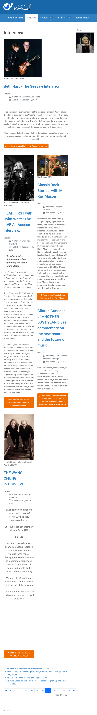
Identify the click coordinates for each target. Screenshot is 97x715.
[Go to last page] (73, 690)
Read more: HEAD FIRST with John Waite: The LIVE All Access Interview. (19, 402)
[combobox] (85, 30)
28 (53, 691)
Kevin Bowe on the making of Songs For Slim (27, 678)
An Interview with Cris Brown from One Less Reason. (30, 669)
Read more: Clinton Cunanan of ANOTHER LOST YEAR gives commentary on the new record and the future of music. (52, 400)
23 (26, 691)
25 (37, 691)
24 (32, 691)
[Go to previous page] (11, 690)
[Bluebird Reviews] (17, 7)
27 (48, 691)
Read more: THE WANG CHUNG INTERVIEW (19, 654)
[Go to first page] (6, 690)
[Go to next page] (69, 690)
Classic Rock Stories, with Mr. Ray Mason (51, 190)
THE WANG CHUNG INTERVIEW (13, 478)
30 (64, 691)
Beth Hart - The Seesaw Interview (31, 86)
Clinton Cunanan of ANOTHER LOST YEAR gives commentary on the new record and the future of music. (51, 328)
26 (43, 691)
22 (21, 691)
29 (59, 691)
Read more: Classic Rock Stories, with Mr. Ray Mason (52, 296)
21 (15, 691)
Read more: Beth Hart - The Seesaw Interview (27, 146)
